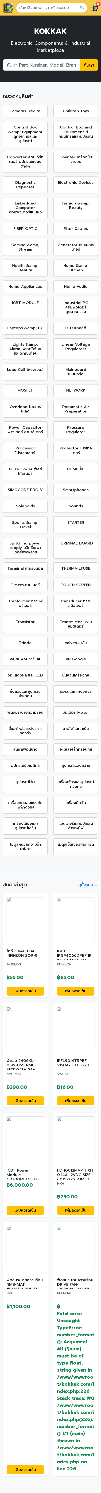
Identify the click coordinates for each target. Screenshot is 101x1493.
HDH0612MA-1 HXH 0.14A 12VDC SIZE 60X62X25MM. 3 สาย (75, 1177)
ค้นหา (89, 64)
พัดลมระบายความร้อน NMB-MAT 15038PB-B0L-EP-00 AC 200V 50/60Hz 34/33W (25, 1289)
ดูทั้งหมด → (88, 885)
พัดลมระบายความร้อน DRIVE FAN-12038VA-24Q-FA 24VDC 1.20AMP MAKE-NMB (75, 1289)
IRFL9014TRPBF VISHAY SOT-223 (73, 1063)
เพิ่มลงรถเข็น (25, 991)
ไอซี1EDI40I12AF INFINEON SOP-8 (22, 953)
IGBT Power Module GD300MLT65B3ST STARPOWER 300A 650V (25, 1179)
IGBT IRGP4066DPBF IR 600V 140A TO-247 (74, 958)
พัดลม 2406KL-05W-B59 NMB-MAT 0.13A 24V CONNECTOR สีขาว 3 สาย (24, 1070)
